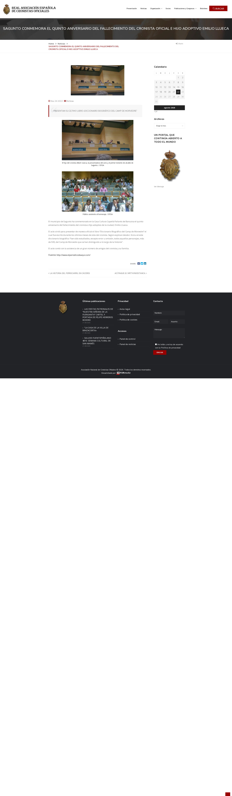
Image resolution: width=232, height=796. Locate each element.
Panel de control (127, 339)
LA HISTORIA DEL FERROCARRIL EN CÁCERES (69, 273)
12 (165, 87)
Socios (168, 8)
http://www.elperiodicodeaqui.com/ (73, 255)
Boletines (203, 8)
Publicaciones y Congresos (184, 8)
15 (178, 87)
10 (156, 87)
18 (161, 92)
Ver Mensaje (159, 186)
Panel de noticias (128, 344)
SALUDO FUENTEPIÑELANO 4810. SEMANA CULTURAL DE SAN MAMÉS (97, 341)
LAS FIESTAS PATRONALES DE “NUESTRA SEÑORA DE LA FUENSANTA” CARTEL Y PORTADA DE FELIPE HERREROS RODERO (98, 314)
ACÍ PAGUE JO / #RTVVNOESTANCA (130, 273)
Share (180, 43)
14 (174, 87)
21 (174, 92)
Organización (155, 8)
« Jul (155, 111)
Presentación (132, 8)
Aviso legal (125, 309)
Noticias (143, 8)
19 (165, 92)
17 (156, 92)
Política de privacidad (130, 314)
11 (161, 87)
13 (169, 87)
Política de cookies (128, 319)
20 (169, 92)
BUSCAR (219, 8)
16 (182, 87)
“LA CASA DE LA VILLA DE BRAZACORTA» (96, 329)
